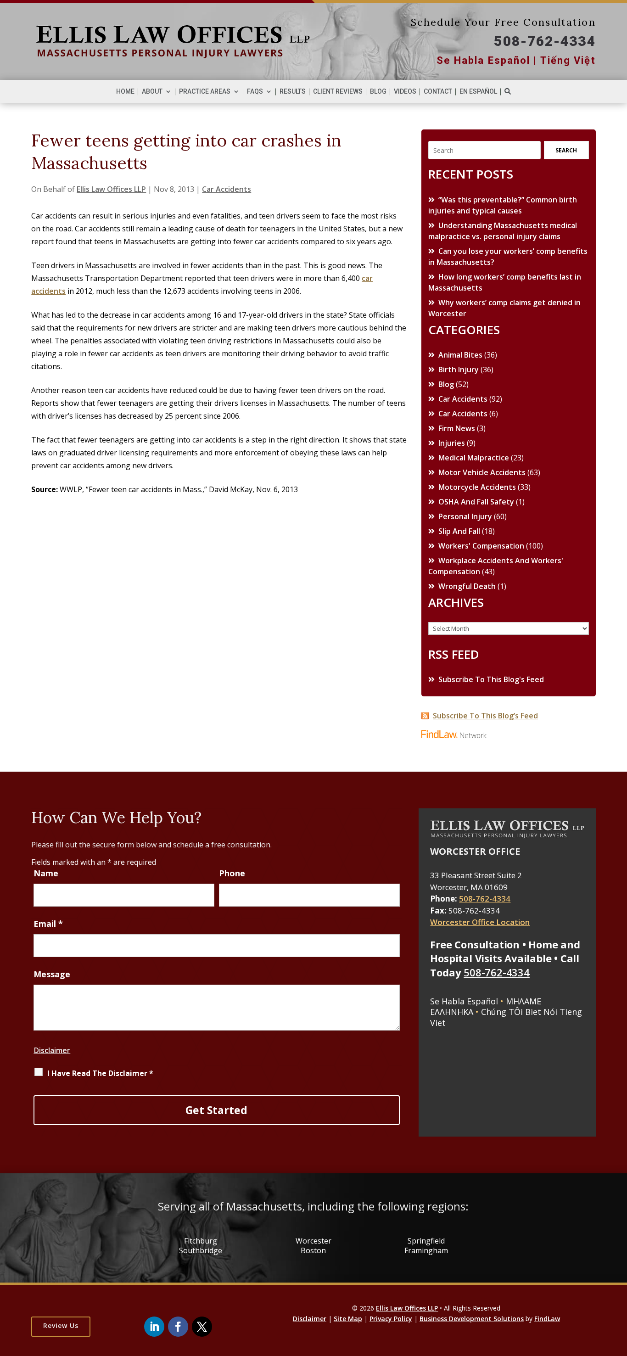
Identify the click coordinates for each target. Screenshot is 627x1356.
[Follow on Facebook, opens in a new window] (178, 1327)
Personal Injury (465, 516)
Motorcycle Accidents (477, 487)
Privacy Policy (390, 1318)
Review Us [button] (60, 1325)
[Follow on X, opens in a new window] (202, 1327)
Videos (405, 91)
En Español (478, 91)
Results (293, 91)
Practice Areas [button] (204, 91)
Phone (232, 873)
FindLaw (547, 1318)
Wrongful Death (467, 586)
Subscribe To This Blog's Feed (491, 679)
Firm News (456, 428)
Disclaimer (52, 1050)
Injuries (451, 443)
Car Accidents (226, 189)
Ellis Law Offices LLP (111, 189)
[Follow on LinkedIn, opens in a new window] (154, 1327)
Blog (378, 91)
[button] (589, 1331)
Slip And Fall (459, 531)
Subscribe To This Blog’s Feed (485, 716)
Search (566, 150)
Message (52, 974)
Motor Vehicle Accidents (482, 472)
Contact (438, 91)
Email (48, 923)
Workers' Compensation (481, 546)
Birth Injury (458, 369)
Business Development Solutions (472, 1318)
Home (125, 91)
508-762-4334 (544, 41)
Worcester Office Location (480, 922)
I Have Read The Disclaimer (100, 1073)
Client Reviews (338, 91)
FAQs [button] (255, 91)
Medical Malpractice (473, 458)
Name (46, 873)
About (152, 91)
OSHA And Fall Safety (476, 502)
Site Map (348, 1318)
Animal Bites (460, 355)
